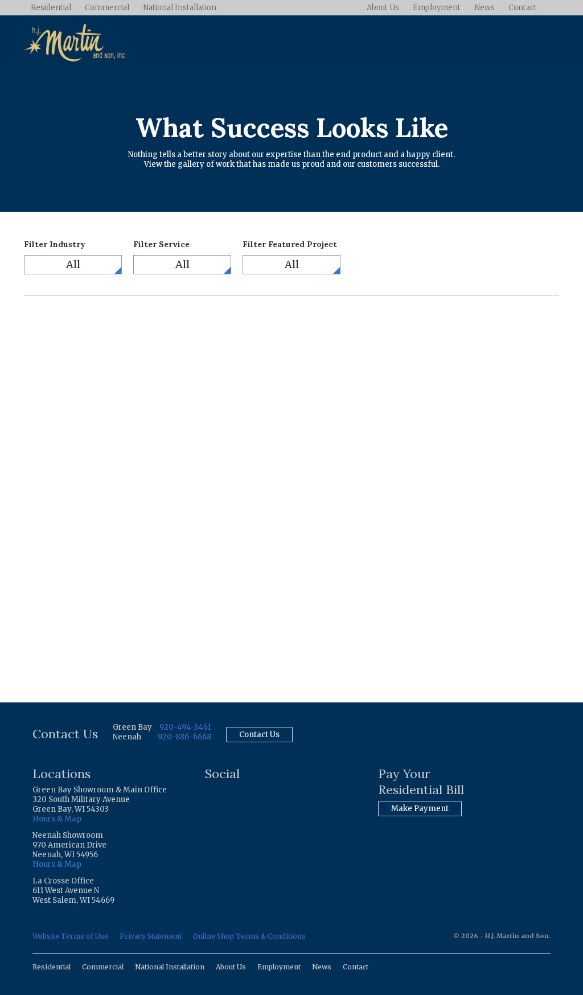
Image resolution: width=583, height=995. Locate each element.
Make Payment (420, 808)
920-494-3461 (185, 727)
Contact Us (259, 734)
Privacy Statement (151, 936)
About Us (383, 8)
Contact (522, 8)
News (484, 8)
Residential (51, 8)
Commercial (107, 8)
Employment (437, 8)
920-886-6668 (184, 737)
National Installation (179, 8)
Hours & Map (56, 819)
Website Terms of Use (70, 936)
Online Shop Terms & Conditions (249, 936)
